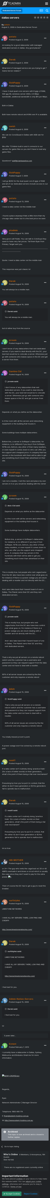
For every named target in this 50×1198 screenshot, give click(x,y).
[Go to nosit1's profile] (4, 762)
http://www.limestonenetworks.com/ (17, 929)
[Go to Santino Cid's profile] (4, 373)
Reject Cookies (30, 1194)
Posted (18, 40)
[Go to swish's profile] (4, 128)
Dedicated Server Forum (27, 27)
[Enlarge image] (9, 877)
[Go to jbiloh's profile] (4, 690)
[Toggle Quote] (6, 311)
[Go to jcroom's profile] (4, 341)
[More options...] (45, 38)
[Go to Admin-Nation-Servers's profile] (4, 1000)
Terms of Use (15, 1187)
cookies (19, 1179)
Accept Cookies (12, 1194)
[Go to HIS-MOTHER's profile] (4, 861)
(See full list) (8, 1160)
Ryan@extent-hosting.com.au (16, 1116)
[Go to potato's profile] (4, 38)
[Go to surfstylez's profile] (4, 902)
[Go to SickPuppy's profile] (4, 84)
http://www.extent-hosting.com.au (19, 1120)
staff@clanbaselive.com (22, 161)
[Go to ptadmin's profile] (4, 232)
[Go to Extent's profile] (4, 1045)
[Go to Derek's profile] (4, 61)
